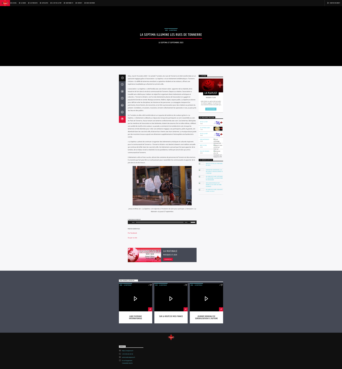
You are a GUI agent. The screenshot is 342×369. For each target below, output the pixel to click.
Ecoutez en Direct (334, 3)
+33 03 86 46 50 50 (127, 354)
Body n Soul (203, 145)
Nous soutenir (90, 3)
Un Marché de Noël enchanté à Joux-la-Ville (214, 190)
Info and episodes (211, 109)
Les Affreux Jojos (205, 128)
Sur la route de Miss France (171, 316)
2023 (166, 30)
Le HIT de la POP (56, 3)
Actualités (45, 3)
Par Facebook (132, 233)
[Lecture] (130, 222)
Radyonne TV (69, 3)
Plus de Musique (204, 151)
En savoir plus (168, 259)
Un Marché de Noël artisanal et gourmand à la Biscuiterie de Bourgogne (214, 178)
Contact (79, 3)
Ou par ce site (132, 238)
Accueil (14, 3)
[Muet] (189, 222)
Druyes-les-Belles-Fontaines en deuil (214, 164)
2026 (121, 285)
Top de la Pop (204, 122)
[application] (162, 222)
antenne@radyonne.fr (128, 357)
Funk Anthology (204, 139)
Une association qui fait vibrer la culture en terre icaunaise (214, 184)
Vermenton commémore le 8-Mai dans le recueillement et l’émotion (214, 171)
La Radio (23, 3)
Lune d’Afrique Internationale (135, 317)
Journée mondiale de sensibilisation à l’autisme (206, 317)
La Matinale (173, 30)
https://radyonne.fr (127, 351)
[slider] (193, 222)
